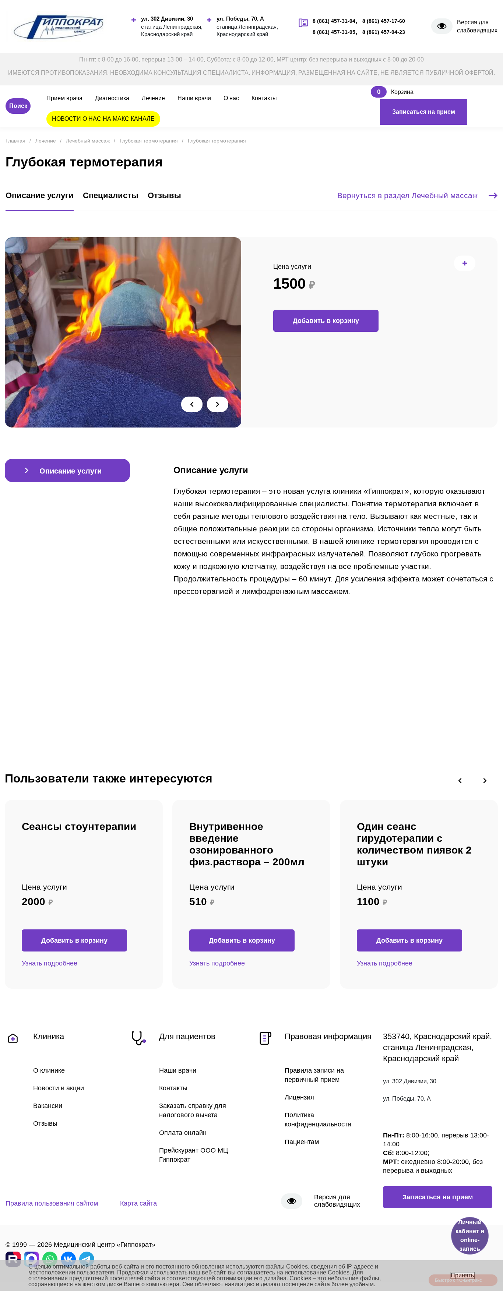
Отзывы (45, 1123)
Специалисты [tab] (110, 195)
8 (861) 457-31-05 (334, 32)
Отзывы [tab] (164, 195)
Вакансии (47, 1105)
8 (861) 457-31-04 (334, 21)
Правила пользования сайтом (52, 1203)
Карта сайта (138, 1203)
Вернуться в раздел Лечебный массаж (407, 195)
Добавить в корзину (326, 320)
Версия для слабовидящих (477, 26)
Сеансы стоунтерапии (79, 826)
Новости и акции (58, 1088)
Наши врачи (194, 98)
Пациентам (302, 1142)
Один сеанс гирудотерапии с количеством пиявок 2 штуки (414, 844)
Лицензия (299, 1097)
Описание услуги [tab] (40, 195)
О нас (231, 98)
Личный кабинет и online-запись (469, 1235)
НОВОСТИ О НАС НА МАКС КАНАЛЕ (103, 119)
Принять (462, 1275)
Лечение (153, 98)
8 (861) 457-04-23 (383, 32)
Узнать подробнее (49, 963)
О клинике (49, 1070)
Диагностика (112, 98)
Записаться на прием (423, 112)
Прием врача (64, 98)
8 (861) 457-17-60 (383, 21)
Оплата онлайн (183, 1132)
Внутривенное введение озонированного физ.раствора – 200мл (247, 844)
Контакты (264, 98)
